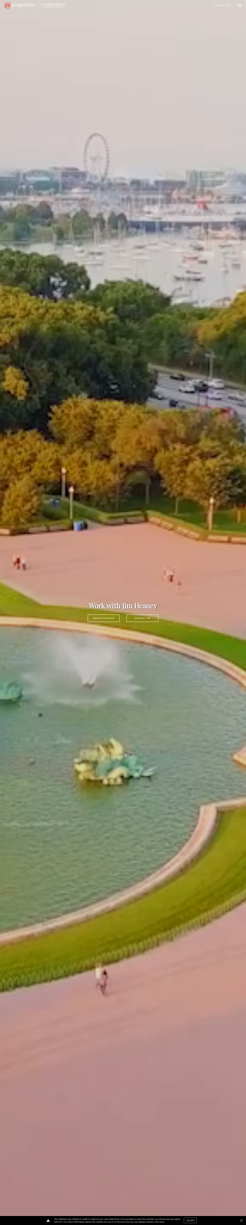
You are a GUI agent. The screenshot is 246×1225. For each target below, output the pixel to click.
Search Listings (103, 618)
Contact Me (142, 618)
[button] (241, 1220)
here (162, 1222)
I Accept (190, 1220)
